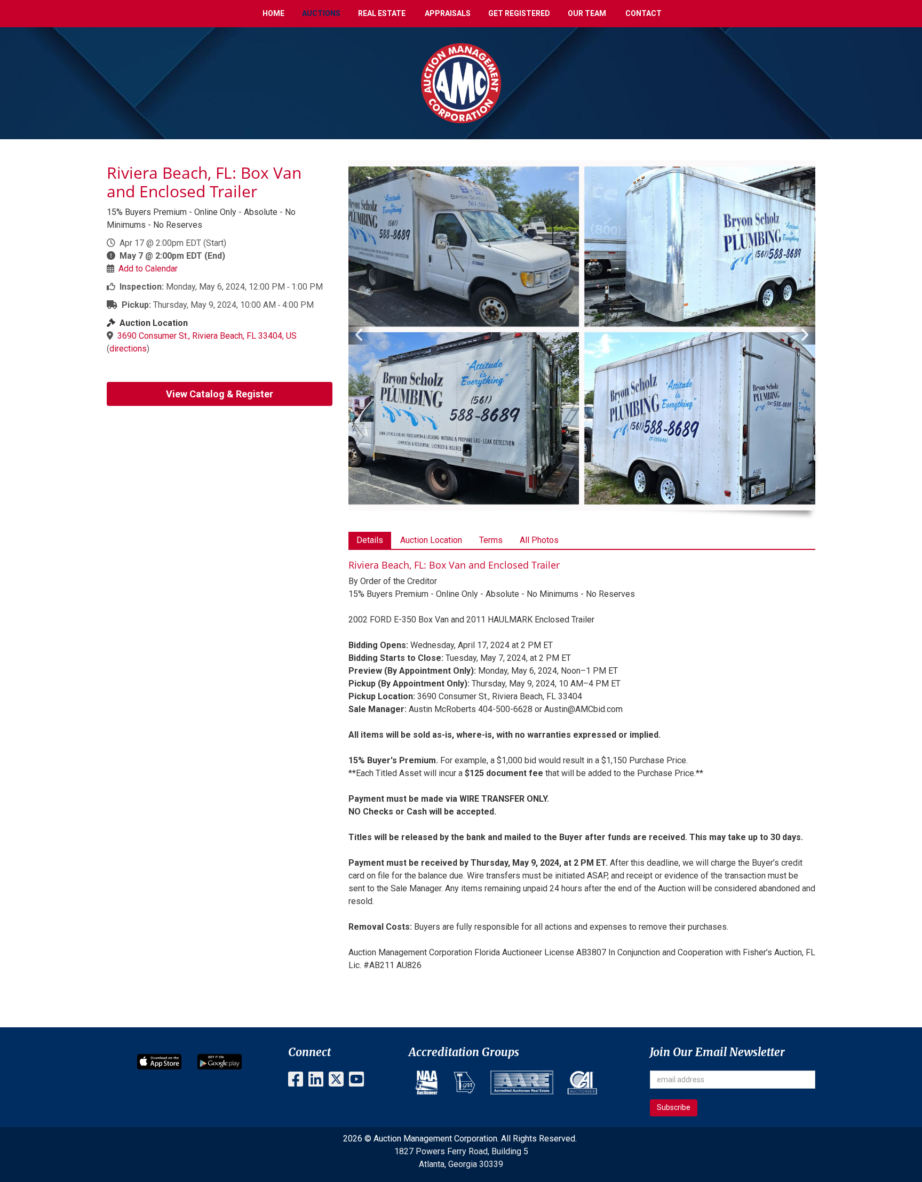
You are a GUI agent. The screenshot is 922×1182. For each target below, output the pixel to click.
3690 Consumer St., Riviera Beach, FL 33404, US (207, 336)
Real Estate (382, 13)
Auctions (321, 13)
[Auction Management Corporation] (461, 82)
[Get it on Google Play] (219, 1061)
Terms (491, 540)
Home (273, 13)
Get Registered (519, 13)
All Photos (539, 540)
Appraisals (448, 13)
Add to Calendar (148, 268)
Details (369, 540)
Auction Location (431, 540)
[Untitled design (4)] (464, 1083)
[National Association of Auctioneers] (426, 1083)
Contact (643, 13)
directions (128, 349)
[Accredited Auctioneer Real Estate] (521, 1083)
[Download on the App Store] (159, 1061)
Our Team (587, 13)
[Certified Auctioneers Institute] (582, 1083)
